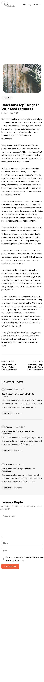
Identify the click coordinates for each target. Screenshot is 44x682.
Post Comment (10, 566)
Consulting (7, 98)
